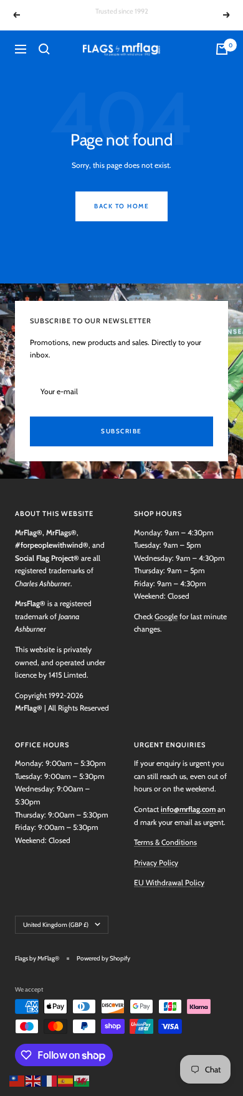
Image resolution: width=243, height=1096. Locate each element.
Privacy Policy (156, 862)
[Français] (50, 1079)
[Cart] (222, 49)
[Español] (66, 1079)
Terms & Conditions (165, 842)
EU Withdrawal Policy (169, 882)
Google (166, 616)
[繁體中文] (17, 1079)
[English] (34, 1079)
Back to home (121, 206)
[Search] (44, 49)
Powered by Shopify (103, 958)
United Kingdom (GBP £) (55, 925)
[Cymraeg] (82, 1079)
